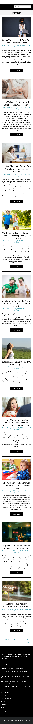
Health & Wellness (6, 698)
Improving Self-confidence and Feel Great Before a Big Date (16, 547)
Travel (3, 708)
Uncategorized (5, 711)
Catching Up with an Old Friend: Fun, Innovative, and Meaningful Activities (16, 303)
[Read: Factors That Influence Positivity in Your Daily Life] (16, 348)
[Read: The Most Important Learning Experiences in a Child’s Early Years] (16, 469)
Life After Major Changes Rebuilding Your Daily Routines (15, 677)
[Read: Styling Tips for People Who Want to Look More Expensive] (16, 27)
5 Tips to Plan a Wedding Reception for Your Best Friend (16, 605)
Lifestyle (3, 704)
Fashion (3, 695)
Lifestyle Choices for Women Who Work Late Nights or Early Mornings (16, 169)
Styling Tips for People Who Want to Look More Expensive (16, 41)
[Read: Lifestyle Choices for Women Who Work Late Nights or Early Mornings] (16, 153)
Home (3, 701)
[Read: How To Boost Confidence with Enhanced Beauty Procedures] (16, 89)
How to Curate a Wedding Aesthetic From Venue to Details (15, 672)
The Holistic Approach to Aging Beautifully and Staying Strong (14, 682)
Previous (5, 639)
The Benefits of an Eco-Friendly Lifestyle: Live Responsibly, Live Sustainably (16, 236)
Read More (16, 71)
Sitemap (27, 720)
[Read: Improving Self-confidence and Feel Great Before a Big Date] (16, 532)
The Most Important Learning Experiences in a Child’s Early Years (16, 485)
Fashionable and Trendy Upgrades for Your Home (15, 686)
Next (29, 642)
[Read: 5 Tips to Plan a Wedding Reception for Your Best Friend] (16, 590)
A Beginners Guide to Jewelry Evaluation (12, 668)
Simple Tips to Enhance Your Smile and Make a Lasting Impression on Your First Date (16, 423)
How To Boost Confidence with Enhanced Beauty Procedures (16, 103)
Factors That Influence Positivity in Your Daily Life (16, 363)
